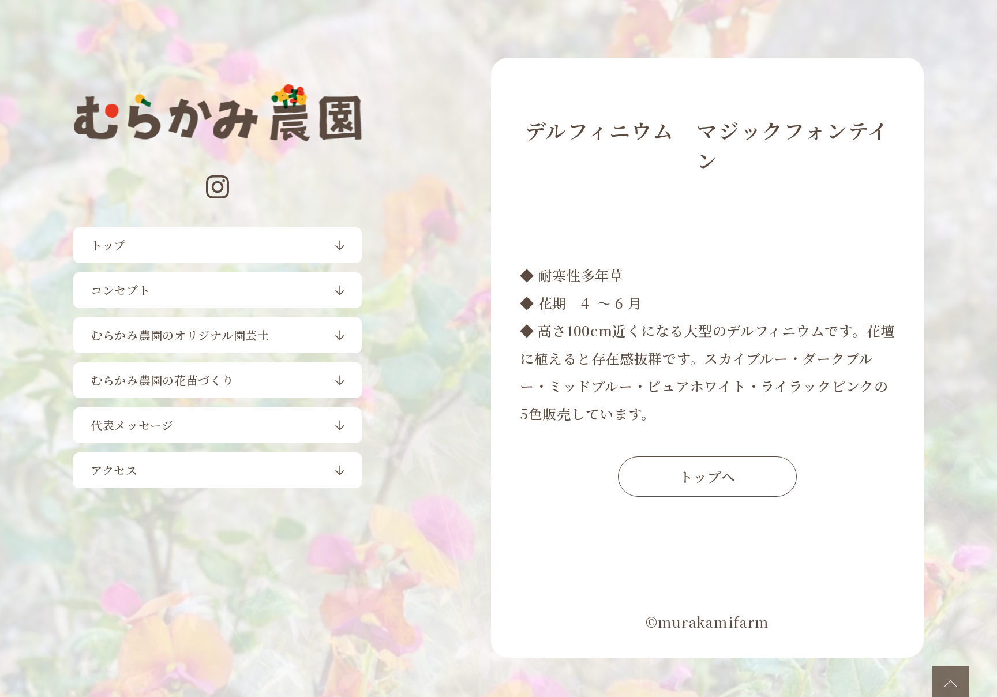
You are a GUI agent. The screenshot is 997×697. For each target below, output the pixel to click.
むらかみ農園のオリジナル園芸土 (180, 335)
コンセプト (121, 290)
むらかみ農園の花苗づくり (162, 380)
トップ (108, 245)
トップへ (707, 476)
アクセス (114, 470)
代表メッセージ (132, 425)
